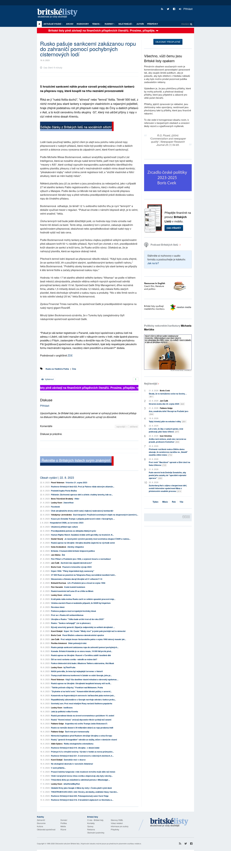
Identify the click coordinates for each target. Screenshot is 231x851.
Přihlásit (187, 9)
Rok (174, 501)
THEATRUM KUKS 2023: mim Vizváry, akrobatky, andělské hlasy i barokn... (84, 791)
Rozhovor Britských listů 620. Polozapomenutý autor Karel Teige (80, 795)
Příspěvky (152, 23)
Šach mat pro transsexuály (77, 731)
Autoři (140, 23)
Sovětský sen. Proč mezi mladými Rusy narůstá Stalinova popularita (81, 703)
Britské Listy (169, 822)
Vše (181, 501)
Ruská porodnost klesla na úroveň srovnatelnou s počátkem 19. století (82, 715)
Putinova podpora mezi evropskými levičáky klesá (73, 611)
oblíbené (134, 426)
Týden (155, 501)
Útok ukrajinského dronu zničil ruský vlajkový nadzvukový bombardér (82, 510)
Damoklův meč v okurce (75, 759)
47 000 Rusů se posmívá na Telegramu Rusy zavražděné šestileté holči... (83, 575)
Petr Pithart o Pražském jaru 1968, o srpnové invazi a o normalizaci (81, 558)
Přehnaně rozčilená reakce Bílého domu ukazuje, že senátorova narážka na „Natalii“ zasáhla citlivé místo (168, 452)
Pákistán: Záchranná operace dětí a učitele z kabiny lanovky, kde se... (82, 494)
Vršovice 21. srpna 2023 (76, 482)
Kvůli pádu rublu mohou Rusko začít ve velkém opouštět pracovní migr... (83, 599)
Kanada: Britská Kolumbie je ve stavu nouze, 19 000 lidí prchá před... (81, 651)
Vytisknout (49, 379)
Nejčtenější (150, 383)
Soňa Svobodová (58, 546)
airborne (67, 595)
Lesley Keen (56, 502)
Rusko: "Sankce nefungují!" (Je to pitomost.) (71, 623)
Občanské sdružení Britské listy (67, 843)
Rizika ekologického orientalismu (78, 743)
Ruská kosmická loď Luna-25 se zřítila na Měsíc (72, 591)
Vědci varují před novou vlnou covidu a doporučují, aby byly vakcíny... (82, 775)
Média (63, 826)
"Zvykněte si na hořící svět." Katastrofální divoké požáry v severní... (81, 691)
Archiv (69, 23)
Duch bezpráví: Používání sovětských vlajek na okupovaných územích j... (105, 514)
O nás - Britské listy (95, 820)
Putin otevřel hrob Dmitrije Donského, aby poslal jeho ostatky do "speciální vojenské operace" (167, 475)
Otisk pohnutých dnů (77, 643)
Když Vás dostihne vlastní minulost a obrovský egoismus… (92, 679)
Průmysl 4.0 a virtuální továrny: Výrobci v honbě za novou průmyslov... (82, 751)
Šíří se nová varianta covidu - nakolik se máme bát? (74, 659)
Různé (63, 829)
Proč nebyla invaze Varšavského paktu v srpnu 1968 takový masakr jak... (93, 639)
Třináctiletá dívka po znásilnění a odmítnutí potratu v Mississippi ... (80, 779)
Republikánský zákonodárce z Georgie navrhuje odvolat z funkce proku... (83, 699)
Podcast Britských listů (164, 244)
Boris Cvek (56, 567)
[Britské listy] (77, 127)
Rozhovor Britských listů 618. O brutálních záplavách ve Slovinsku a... (82, 799)
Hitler (76, 498)
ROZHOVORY (83, 23)
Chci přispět (174, 227)
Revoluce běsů (57, 607)
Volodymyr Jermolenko (61, 514)
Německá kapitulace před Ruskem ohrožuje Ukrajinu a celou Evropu (81, 735)
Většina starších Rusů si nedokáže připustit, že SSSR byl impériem (81, 603)
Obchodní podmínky (95, 832)
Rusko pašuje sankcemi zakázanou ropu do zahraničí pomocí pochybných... (84, 647)
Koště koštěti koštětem (74, 587)
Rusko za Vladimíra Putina (57, 368)
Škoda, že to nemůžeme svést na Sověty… (168, 395)
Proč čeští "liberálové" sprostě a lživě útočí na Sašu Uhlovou (169, 463)
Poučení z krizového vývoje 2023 (77, 567)
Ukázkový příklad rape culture (64, 526)
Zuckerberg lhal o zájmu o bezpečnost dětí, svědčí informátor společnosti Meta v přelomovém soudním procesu (168, 488)
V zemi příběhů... (58, 767)
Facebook (55, 506)
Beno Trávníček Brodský (62, 498)
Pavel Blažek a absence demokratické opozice (83, 635)
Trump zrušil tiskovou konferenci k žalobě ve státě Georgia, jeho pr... (81, 675)
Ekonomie (41, 823)
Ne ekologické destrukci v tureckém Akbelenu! (72, 763)
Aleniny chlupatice (75, 546)
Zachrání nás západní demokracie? (76, 562)
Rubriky (109, 23)
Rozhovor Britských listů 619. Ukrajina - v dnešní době (75, 747)
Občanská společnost (46, 829)
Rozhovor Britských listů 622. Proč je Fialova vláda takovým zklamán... (82, 486)
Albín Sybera (57, 743)
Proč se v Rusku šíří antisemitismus (67, 615)
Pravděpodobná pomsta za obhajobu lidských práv (73, 530)
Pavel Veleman (57, 482)
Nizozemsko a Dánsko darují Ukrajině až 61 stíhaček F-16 (76, 579)
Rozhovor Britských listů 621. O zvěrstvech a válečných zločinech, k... (82, 755)
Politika (63, 823)
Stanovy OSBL (117, 820)
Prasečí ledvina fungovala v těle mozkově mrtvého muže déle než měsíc (83, 771)
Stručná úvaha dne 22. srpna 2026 (166, 403)
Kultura (40, 826)
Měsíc (165, 501)
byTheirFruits (69, 667)
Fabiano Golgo (57, 723)
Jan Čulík (55, 562)
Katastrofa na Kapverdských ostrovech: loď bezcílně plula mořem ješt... (83, 695)
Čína (74, 368)
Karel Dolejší (57, 631)
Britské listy (59, 13)
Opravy (90, 826)
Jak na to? (153, 263)
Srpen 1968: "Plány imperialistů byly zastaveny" (72, 571)
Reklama (91, 829)
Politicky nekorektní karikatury (167, 327)
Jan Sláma (55, 554)
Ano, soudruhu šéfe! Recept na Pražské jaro (168, 412)
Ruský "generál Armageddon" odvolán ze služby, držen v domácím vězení (84, 739)
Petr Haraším (57, 587)
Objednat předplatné (167, 41)
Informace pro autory (119, 826)
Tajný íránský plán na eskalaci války (167, 421)
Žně (63, 554)
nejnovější (121, 426)
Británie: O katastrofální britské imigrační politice (73, 550)
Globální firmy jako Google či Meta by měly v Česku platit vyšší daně (81, 787)
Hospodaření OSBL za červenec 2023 (66, 522)
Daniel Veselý (57, 538)
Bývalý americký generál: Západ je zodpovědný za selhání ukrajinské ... (83, 627)
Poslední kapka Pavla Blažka (64, 490)
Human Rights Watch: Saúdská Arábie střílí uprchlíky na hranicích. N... (82, 534)
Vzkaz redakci (117, 823)
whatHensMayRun (71, 783)
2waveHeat (68, 502)
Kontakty (91, 823)
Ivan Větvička (166, 435)
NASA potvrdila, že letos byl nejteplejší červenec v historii (77, 671)
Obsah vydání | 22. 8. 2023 (57, 477)
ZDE (70, 355)
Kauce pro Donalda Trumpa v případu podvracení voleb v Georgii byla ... (83, 518)
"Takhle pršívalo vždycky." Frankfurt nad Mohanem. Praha (77, 687)
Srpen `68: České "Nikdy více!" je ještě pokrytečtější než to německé (95, 631)
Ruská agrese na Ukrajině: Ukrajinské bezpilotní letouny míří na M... (81, 683)
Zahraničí (41, 820)
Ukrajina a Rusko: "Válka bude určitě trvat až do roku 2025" (77, 619)
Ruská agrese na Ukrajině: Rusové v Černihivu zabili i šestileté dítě (81, 655)
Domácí (63, 820)
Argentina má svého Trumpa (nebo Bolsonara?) (86, 723)
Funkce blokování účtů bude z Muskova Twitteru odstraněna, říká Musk (82, 663)
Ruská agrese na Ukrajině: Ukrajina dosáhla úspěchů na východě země (83, 542)
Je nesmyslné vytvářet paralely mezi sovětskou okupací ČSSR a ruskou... (97, 538)
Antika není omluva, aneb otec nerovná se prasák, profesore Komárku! (167, 440)
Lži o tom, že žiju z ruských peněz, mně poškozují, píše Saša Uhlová (166, 430)
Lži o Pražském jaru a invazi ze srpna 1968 (86, 583)
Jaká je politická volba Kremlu (64, 711)
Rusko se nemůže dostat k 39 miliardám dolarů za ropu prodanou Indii (82, 727)
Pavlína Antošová (59, 643)
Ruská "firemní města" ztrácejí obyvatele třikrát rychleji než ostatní (81, 719)
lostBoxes (68, 707)
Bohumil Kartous (58, 583)
